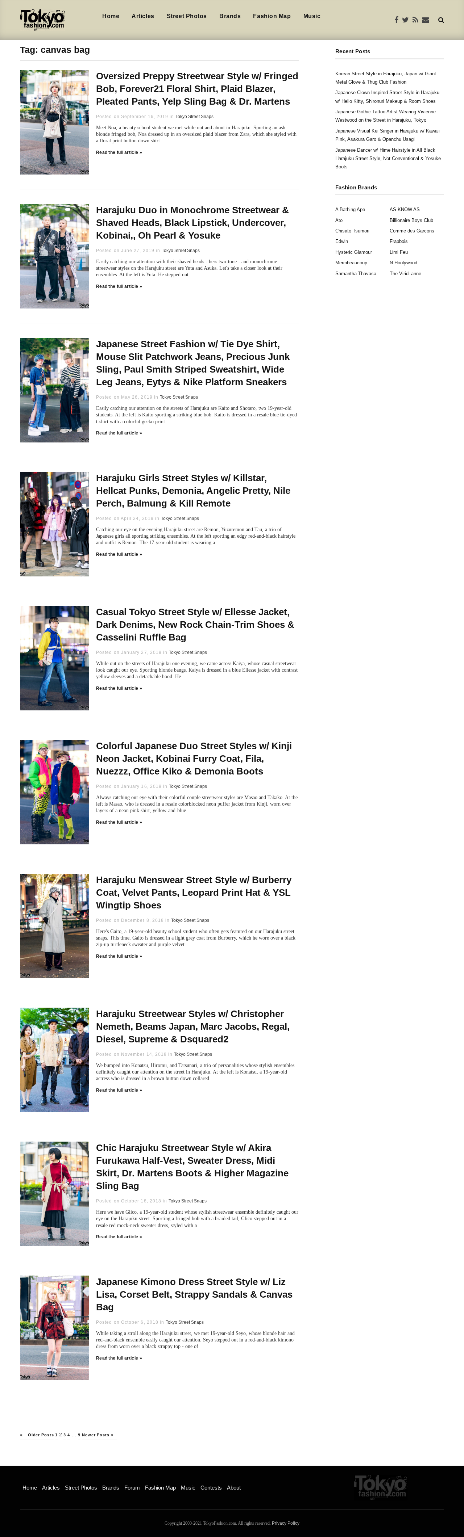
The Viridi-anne (405, 273)
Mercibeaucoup (351, 262)
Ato (339, 220)
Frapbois (399, 241)
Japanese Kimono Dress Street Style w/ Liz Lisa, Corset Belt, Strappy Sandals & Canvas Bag (194, 1294)
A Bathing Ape (350, 209)
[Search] (441, 20)
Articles (143, 16)
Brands (230, 16)
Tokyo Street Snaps (194, 116)
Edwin (341, 241)
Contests (211, 1487)
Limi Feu (399, 252)
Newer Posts (96, 1435)
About (234, 1487)
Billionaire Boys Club (411, 220)
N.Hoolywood (403, 262)
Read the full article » (119, 152)
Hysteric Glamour (353, 252)
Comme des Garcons (412, 231)
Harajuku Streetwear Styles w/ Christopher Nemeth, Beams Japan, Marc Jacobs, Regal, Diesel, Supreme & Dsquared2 (193, 1026)
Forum (132, 1487)
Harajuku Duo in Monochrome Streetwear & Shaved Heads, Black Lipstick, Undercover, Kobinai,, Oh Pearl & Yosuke (192, 223)
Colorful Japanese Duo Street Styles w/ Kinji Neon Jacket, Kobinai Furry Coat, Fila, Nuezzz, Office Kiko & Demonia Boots (194, 758)
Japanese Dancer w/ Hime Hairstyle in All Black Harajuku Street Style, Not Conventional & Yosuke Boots (388, 158)
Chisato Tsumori (352, 231)
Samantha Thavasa (355, 273)
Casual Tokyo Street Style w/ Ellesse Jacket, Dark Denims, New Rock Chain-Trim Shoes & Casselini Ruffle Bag (195, 624)
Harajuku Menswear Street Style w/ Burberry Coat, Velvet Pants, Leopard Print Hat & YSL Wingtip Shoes (193, 892)
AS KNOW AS (405, 209)
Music (312, 16)
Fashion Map (272, 16)
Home (110, 16)
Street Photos (187, 16)
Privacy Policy (285, 1523)
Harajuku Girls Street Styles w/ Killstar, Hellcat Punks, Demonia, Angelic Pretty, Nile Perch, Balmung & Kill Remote (193, 491)
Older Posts (40, 1435)
